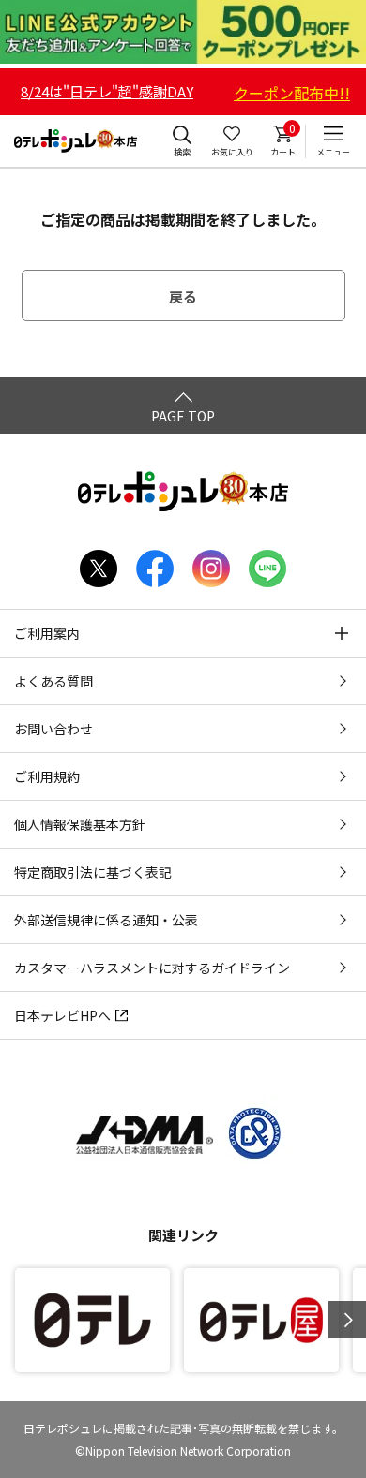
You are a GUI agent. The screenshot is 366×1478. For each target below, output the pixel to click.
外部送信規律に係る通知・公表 (106, 919)
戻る (183, 296)
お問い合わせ (53, 728)
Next (347, 1319)
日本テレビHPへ (62, 1015)
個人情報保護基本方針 (79, 824)
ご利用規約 (47, 776)
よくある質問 (53, 681)
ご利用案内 (47, 633)
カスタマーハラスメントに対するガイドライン (152, 967)
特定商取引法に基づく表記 (93, 872)
